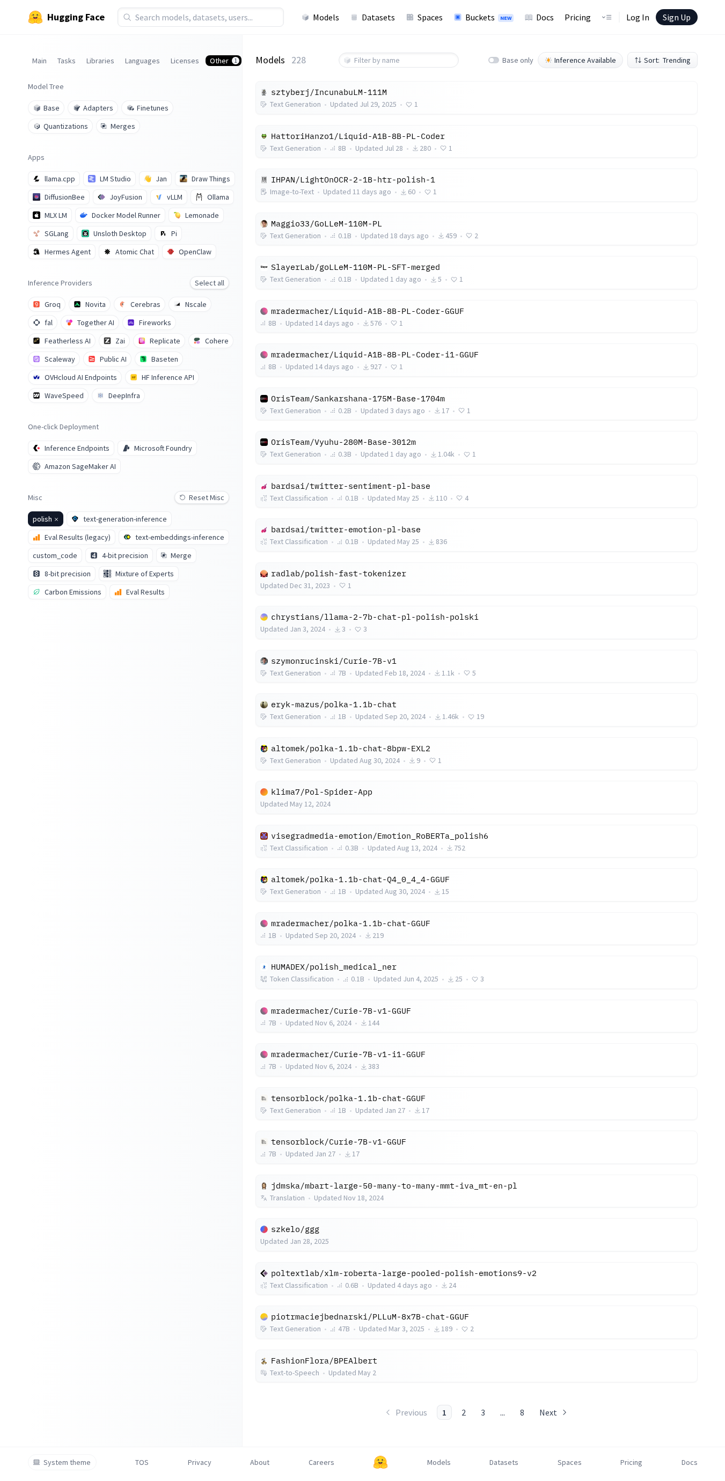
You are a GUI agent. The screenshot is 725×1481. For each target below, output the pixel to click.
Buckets (488, 17)
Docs (545, 17)
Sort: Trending (667, 60)
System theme (67, 1462)
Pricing (578, 17)
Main (39, 60)
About (259, 1462)
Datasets (378, 17)
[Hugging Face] (380, 1462)
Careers (321, 1462)
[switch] (493, 60)
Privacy (199, 1462)
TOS (142, 1462)
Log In (637, 17)
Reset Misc (206, 497)
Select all (209, 283)
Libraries (100, 60)
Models (326, 17)
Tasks (66, 60)
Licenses (185, 60)
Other (223, 60)
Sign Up (677, 17)
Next (548, 1412)
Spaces (430, 17)
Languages (142, 60)
